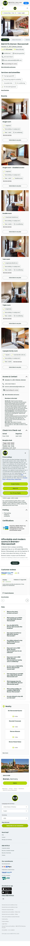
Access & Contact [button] (10, 376)
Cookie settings (5, 921)
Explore (15, 783)
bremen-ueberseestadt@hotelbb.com (13, 60)
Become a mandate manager (8, 850)
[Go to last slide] (3, 109)
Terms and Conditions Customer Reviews (10, 916)
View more (15, 563)
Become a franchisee (6, 852)
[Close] (1, 3)
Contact (3, 837)
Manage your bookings (7, 839)
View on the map (20, 49)
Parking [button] (6, 510)
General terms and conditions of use (9, 904)
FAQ (3, 834)
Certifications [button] (8, 520)
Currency (4, 815)
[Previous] (2, 600)
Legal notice (4, 923)
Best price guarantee (19, 53)
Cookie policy (5, 919)
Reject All (15, 488)
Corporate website (6, 848)
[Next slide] (27, 109)
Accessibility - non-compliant (8, 930)
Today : (8, 443)
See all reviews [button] (5, 597)
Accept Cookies (15, 484)
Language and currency (8, 803)
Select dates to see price (15, 140)
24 (26, 33)
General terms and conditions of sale (9, 907)
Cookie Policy (18, 479)
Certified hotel (7, 53)
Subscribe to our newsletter (15, 825)
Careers (3, 855)
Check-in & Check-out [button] (12, 430)
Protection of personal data (7, 909)
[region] (15, 473)
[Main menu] (3, 8)
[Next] (27, 600)
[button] (14, 586)
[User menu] (27, 8)
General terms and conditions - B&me (10, 914)
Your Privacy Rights (15, 493)
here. (22, 474)
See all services (5, 90)
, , (11, 46)
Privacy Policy (10, 479)
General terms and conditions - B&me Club (11, 912)
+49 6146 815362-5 (8, 56)
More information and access (8, 67)
